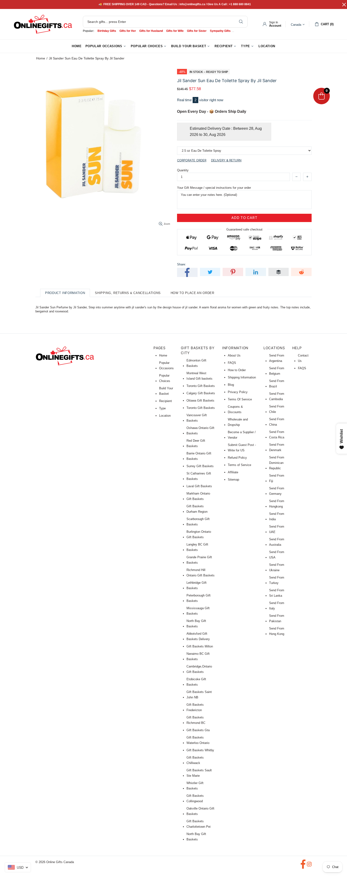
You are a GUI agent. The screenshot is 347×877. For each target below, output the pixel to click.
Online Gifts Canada (42, 24)
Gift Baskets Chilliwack (195, 760)
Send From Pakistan (276, 618)
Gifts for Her (127, 31)
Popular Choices (164, 378)
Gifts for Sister (197, 31)
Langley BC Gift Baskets (197, 547)
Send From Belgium (276, 370)
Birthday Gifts (106, 31)
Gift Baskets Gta (198, 730)
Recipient (165, 401)
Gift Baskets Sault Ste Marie (199, 772)
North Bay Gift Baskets (196, 623)
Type (162, 408)
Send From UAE (276, 529)
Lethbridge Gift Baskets (196, 585)
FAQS (232, 363)
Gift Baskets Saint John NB (199, 694)
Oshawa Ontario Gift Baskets (200, 430)
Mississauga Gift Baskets (198, 610)
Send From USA (276, 554)
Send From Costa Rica (276, 434)
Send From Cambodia (276, 396)
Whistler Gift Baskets (194, 785)
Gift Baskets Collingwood (195, 798)
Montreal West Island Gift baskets (199, 375)
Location (165, 415)
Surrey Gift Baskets (200, 466)
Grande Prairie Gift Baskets (199, 559)
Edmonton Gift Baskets (196, 363)
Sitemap (233, 479)
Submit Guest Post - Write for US (242, 447)
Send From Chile (276, 409)
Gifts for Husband (151, 31)
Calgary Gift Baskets (200, 393)
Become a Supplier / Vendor (242, 434)
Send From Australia (276, 541)
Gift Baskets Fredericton (195, 707)
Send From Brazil (276, 383)
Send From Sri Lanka (276, 592)
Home (40, 58)
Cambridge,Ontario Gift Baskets (199, 669)
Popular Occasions (166, 365)
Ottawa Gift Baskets (200, 400)
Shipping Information (242, 377)
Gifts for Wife (175, 31)
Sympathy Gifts (220, 31)
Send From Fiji (276, 478)
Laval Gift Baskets (199, 486)
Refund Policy (237, 457)
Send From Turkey (276, 580)
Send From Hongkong (276, 503)
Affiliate (233, 472)
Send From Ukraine (276, 567)
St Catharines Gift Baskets (198, 476)
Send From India (276, 516)
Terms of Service (239, 465)
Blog (231, 384)
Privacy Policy (238, 392)
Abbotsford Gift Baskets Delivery (198, 636)
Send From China (276, 421)
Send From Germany (276, 491)
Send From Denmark (276, 447)
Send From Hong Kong (276, 631)
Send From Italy (276, 605)
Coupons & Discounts (235, 409)
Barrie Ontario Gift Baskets (198, 456)
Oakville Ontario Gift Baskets (200, 811)
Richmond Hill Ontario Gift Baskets (200, 572)
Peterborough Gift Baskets (198, 598)
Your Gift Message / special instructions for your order (214, 187)
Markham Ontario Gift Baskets (198, 496)
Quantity (183, 170)
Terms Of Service (240, 399)
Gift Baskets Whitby (200, 750)
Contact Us (303, 358)
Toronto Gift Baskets (200, 386)
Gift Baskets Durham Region (196, 508)
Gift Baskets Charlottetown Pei (198, 823)
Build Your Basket (166, 390)
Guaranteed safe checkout (244, 229)
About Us (234, 355)
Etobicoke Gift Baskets (196, 681)
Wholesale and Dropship (238, 422)
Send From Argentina (276, 358)
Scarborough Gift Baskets (198, 521)
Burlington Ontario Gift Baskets (198, 534)
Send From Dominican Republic (276, 463)
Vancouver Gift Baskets (196, 417)
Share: (181, 264)
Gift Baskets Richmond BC (195, 720)
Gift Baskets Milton (199, 646)
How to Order (237, 370)
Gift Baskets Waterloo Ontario (197, 740)
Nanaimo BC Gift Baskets (198, 656)
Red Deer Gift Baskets (195, 443)
